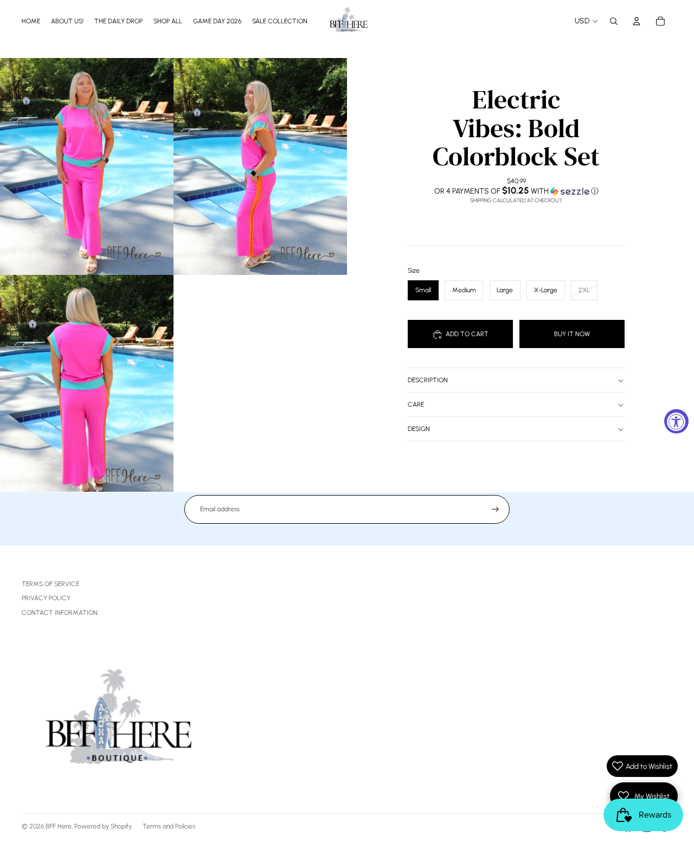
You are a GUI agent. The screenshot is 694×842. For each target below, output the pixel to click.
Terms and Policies (169, 826)
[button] (516, 190)
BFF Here (59, 826)
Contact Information (60, 612)
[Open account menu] (636, 21)
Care (416, 405)
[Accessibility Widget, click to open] (676, 421)
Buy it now (572, 334)
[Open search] (614, 21)
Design (419, 429)
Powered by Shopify (103, 826)
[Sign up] (495, 509)
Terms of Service (50, 584)
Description (428, 380)
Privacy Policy (46, 598)
